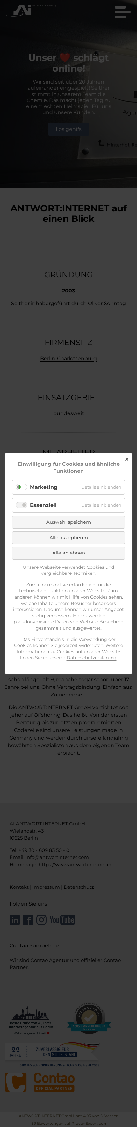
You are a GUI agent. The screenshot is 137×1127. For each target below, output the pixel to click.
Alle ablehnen (68, 553)
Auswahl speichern (68, 522)
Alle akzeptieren (68, 538)
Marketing (43, 487)
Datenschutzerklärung (92, 658)
